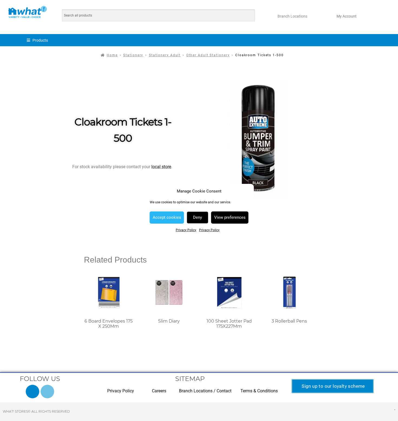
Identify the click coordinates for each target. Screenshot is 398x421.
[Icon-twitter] (47, 391)
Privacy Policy (186, 230)
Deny (197, 217)
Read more (109, 337)
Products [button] (40, 40)
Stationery (133, 55)
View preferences (230, 217)
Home (112, 55)
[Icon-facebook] (32, 391)
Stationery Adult (165, 55)
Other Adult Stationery (208, 55)
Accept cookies (167, 217)
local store (161, 166)
